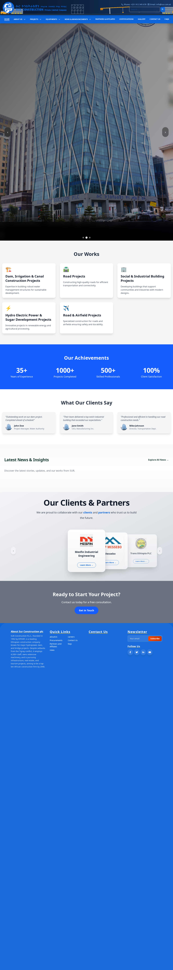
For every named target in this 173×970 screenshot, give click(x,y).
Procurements (56, 640)
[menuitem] (7, 19)
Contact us (155, 19)
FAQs (167, 19)
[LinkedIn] (143, 652)
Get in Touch (86, 610)
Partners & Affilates (105, 19)
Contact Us (73, 640)
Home (6, 19)
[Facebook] (130, 652)
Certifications (126, 19)
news (52, 650)
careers (71, 636)
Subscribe (154, 638)
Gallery (141, 19)
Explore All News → (158, 459)
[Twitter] (136, 652)
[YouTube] (149, 652)
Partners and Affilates (55, 645)
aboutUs (53, 636)
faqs (70, 644)
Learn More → (86, 563)
